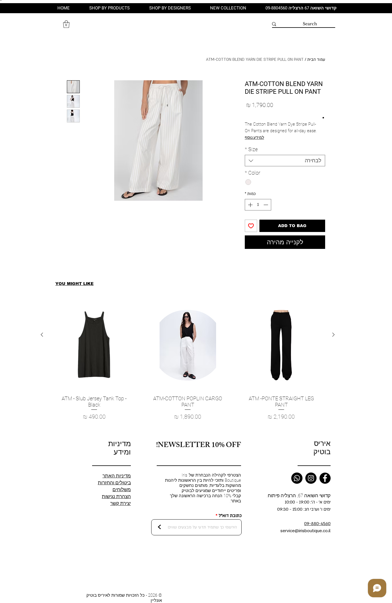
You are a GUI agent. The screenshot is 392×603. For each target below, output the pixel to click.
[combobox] (285, 160)
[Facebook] (325, 478)
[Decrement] (266, 204)
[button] (66, 24)
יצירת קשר (120, 503)
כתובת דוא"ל (230, 515)
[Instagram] (311, 478)
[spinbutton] (258, 204)
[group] (187, 367)
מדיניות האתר (116, 476)
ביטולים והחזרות (114, 482)
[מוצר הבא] (41, 334)
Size (251, 149)
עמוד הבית (316, 59)
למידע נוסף (254, 137)
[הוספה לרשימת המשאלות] (251, 226)
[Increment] (250, 204)
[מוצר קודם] (333, 334)
